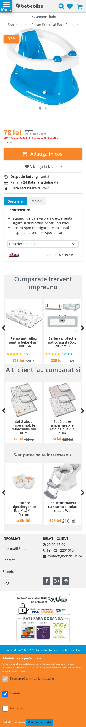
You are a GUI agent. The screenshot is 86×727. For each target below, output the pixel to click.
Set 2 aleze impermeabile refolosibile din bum (45, 427)
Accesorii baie (45, 16)
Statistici (16, 693)
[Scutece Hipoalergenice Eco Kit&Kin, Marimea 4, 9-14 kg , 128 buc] (23, 481)
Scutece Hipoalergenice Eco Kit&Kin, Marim (23, 509)
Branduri (9, 571)
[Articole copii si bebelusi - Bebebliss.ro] (29, 5)
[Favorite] (69, 6)
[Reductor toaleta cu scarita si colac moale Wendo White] (62, 481)
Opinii (37, 201)
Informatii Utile (14, 548)
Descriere (15, 201)
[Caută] (61, 7)
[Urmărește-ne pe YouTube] (65, 581)
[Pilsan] (14, 252)
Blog (5, 583)
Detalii (7, 722)
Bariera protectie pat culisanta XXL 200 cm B (26, 342)
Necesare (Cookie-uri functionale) (32, 678)
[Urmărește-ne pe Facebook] (46, 581)
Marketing (17, 708)
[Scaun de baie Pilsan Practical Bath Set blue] (43, 66)
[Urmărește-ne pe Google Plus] (56, 581)
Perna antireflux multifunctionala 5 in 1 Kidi (65, 342)
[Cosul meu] (80, 6)
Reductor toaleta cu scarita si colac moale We (62, 507)
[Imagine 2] (46, 108)
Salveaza (19, 722)
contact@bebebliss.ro (64, 556)
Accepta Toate (40, 722)
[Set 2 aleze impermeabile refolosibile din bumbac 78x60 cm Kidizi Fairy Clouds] (45, 400)
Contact (8, 560)
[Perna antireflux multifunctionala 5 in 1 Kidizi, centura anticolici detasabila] (65, 317)
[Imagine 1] (40, 108)
